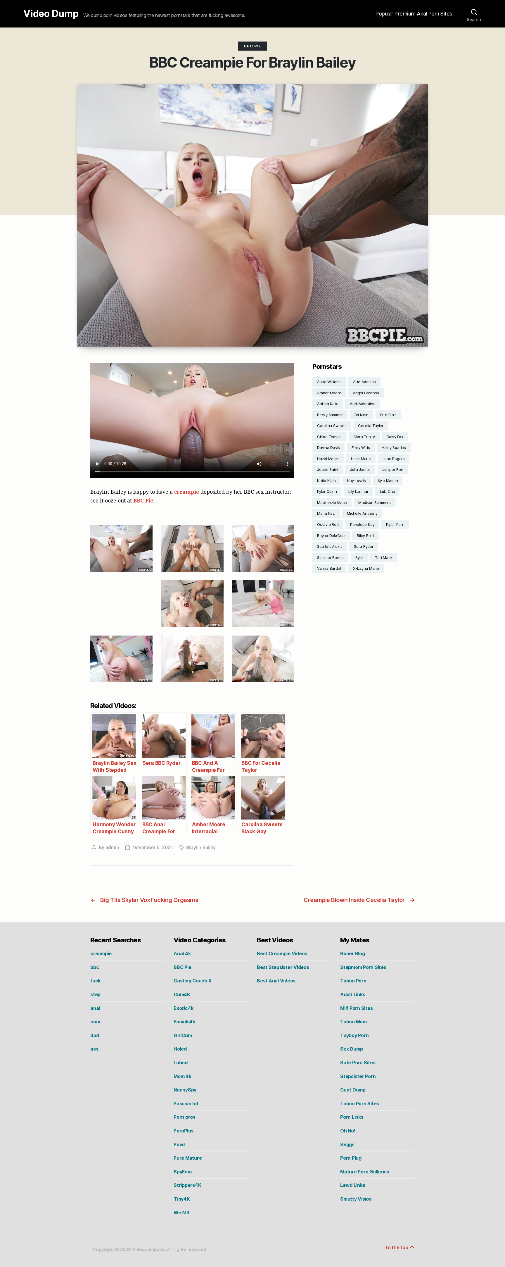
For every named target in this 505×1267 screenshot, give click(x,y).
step (95, 994)
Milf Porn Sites (356, 1008)
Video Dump (51, 13)
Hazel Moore (328, 458)
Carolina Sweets (331, 425)
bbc (94, 967)
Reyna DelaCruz (331, 535)
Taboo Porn (353, 981)
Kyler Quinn (327, 491)
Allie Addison (364, 381)
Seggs (347, 1144)
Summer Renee (330, 557)
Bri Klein (361, 414)
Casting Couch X (192, 981)
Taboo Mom (353, 1022)
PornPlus (183, 1131)
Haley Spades (394, 447)
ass (94, 1049)
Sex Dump (351, 1049)
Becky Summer (330, 414)
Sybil (359, 557)
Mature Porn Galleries (364, 1172)
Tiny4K (182, 1199)
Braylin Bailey (201, 847)
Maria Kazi (326, 513)
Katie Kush (326, 480)
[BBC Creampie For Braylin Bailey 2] (192, 548)
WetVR (181, 1213)
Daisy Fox (395, 436)
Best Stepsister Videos (283, 967)
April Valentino (362, 403)
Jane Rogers (394, 458)
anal (95, 1008)
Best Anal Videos (276, 981)
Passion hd (186, 1103)
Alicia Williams (329, 381)
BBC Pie (252, 46)
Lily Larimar (358, 491)
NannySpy (185, 1090)
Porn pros (185, 1117)
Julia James (360, 469)
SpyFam (183, 1172)
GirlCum (183, 1035)
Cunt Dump (353, 1090)
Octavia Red (327, 524)
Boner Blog (352, 953)
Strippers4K (187, 1185)
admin (112, 847)
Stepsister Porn (358, 1076)
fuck (95, 981)
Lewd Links (352, 1185)
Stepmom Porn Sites (363, 967)
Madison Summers (374, 502)
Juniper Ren (392, 469)
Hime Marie (361, 458)
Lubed (181, 1062)
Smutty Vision (356, 1199)
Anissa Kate (327, 403)
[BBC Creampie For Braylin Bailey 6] (263, 603)
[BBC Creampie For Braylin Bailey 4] (121, 603)
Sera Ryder (363, 546)
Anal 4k (182, 953)
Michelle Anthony (362, 513)
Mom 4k (182, 1076)
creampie (186, 491)
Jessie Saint (327, 469)
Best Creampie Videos (282, 953)
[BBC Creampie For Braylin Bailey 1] (121, 548)
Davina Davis (328, 447)
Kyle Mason (388, 480)
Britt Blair (388, 414)
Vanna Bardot (329, 568)
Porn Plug (351, 1158)
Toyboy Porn (354, 1035)
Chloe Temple (329, 436)
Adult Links (352, 994)
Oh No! (347, 1131)
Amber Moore (329, 392)
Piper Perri (395, 524)
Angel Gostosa (366, 392)
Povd (179, 1144)
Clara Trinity (364, 436)
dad (94, 1035)
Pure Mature (188, 1158)
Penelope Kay (362, 524)
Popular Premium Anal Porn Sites (414, 14)
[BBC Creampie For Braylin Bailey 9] (263, 659)
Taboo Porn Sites (359, 1103)
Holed (180, 1049)
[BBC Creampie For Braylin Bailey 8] (192, 659)
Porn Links (352, 1117)
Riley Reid (365, 535)
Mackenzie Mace (332, 502)
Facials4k (184, 1022)
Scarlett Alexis (329, 546)
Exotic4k (183, 1008)
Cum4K (182, 994)
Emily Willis (361, 447)
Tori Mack (383, 557)
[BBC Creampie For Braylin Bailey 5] (192, 603)
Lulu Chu (387, 491)
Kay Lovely (356, 480)
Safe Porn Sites (357, 1062)
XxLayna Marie (366, 568)
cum (95, 1022)
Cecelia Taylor (370, 425)
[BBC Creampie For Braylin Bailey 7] (121, 659)
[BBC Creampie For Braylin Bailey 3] (263, 548)
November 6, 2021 (152, 847)
